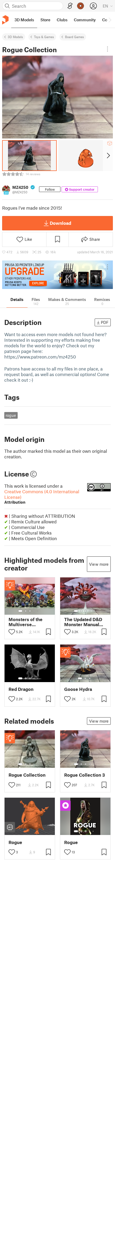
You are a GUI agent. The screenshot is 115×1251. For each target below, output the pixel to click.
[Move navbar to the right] (109, 20)
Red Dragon (21, 689)
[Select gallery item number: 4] (34, 611)
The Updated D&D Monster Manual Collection (83, 622)
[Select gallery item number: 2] (26, 611)
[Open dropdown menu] (107, 49)
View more (99, 564)
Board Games (74, 37)
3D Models (15, 37)
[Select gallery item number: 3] (30, 611)
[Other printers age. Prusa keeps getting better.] (57, 274)
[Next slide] (108, 155)
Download (60, 223)
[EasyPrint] (70, 6)
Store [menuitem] (45, 19)
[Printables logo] (5, 20)
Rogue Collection (27, 774)
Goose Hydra (78, 689)
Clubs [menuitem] (62, 19)
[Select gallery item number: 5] (38, 611)
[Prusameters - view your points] (80, 5)
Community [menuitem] (85, 19)
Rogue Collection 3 (84, 774)
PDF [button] (105, 322)
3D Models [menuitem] (24, 19)
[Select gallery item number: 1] (20, 611)
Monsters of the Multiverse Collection (26, 622)
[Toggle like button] (12, 632)
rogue (11, 415)
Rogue (15, 842)
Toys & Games (44, 37)
